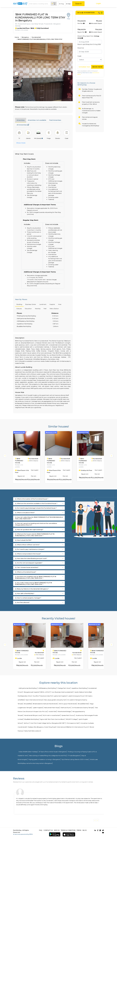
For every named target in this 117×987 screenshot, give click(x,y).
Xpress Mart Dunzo (67, 715)
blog (85, 830)
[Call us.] (99, 13)
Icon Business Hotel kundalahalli (62, 692)
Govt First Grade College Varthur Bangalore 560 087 (47, 723)
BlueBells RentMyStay (31, 719)
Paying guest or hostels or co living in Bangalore (44, 759)
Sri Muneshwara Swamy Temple (82, 707)
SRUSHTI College (71, 719)
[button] (70, 73)
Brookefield (27, 704)
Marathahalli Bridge (64, 711)
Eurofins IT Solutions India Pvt (42, 696)
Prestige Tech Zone (63, 688)
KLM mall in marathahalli (51, 715)
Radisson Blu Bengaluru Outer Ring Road (42, 727)
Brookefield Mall (83, 704)
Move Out (80, 48)
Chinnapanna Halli (72, 723)
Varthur (26, 723)
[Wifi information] (42, 138)
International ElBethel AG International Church (72, 727)
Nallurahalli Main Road (51, 707)
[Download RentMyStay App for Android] (54, 834)
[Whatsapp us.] (101, 13)
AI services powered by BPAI (23, 834)
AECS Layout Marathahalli (67, 704)
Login (98, 3)
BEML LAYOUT (45, 692)
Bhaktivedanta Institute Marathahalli (45, 704)
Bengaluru (25, 37)
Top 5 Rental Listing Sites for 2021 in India (74, 759)
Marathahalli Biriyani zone (32, 715)
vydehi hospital (38, 707)
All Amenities (22, 125)
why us (56, 830)
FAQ (40, 830)
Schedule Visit (84, 67)
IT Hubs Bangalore (74, 755)
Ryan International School (34, 700)
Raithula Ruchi (66, 707)
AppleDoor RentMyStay (79, 688)
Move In (88, 37)
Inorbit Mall (52, 711)
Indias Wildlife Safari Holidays (28, 751)
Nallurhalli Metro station (32, 731)
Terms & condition (68, 830)
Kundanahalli (36, 37)
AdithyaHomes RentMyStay (28, 688)
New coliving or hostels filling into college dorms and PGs (47, 755)
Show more (20, 143)
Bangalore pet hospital (31, 692)
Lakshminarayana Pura (76, 696)
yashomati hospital (60, 696)
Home (17, 37)
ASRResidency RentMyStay (47, 688)
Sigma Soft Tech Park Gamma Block (52, 719)
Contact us (48, 830)
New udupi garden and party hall (55, 700)
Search (78, 4)
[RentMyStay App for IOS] (68, 834)
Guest (79, 56)
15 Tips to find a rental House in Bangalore (52, 751)
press (79, 830)
